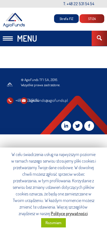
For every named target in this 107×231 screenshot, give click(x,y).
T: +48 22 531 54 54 (78, 3)
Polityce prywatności (69, 213)
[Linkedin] (66, 126)
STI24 (92, 18)
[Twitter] (78, 126)
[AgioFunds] (14, 20)
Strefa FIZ (66, 18)
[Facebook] (89, 126)
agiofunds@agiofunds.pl (48, 100)
